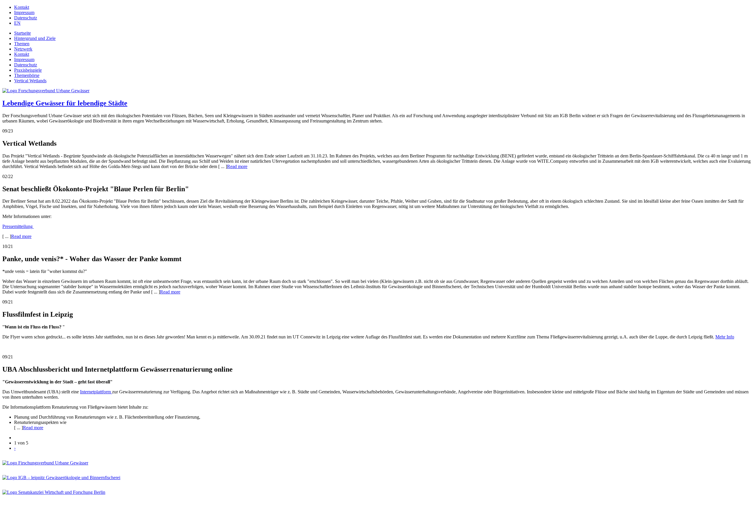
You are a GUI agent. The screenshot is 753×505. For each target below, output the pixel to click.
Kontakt (21, 7)
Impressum (24, 12)
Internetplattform (96, 391)
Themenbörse (26, 75)
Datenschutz (25, 17)
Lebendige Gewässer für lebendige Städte (64, 103)
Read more (237, 166)
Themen (21, 43)
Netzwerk (23, 48)
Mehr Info (724, 336)
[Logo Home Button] (45, 90)
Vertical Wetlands (30, 80)
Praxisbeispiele (28, 70)
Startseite (22, 33)
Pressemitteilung (18, 226)
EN (17, 23)
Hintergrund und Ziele (35, 38)
